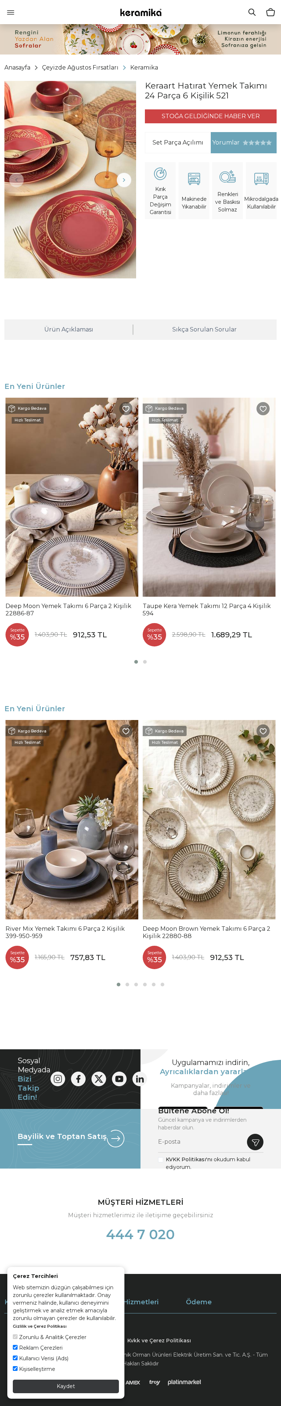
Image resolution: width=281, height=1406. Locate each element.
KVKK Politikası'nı (189, 1159)
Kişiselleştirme (36, 1369)
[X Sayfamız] (98, 1079)
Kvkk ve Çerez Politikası (159, 1340)
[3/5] (251, 143)
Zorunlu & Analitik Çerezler (52, 1337)
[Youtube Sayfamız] (119, 1079)
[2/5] (248, 143)
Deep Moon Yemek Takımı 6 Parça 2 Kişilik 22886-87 (68, 610)
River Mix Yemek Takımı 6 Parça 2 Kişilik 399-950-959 (65, 932)
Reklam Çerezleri (40, 1348)
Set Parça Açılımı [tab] (178, 142)
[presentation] (16, 180)
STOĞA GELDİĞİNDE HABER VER (211, 116)
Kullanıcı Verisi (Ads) (43, 1358)
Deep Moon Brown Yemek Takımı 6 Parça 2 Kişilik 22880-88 (206, 932)
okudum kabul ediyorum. (208, 1163)
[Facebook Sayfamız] (78, 1079)
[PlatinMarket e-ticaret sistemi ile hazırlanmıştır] (184, 1382)
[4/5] (254, 143)
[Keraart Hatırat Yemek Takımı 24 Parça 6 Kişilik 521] (70, 179)
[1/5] (245, 143)
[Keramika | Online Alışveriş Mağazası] (141, 12)
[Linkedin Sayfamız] (139, 1079)
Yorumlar (225, 142)
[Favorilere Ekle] (125, 408)
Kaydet (66, 1386)
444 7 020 (140, 1234)
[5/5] (257, 143)
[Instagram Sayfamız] (57, 1079)
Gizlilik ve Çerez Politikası (40, 1326)
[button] (136, 661)
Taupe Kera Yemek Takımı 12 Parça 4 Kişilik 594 (207, 610)
